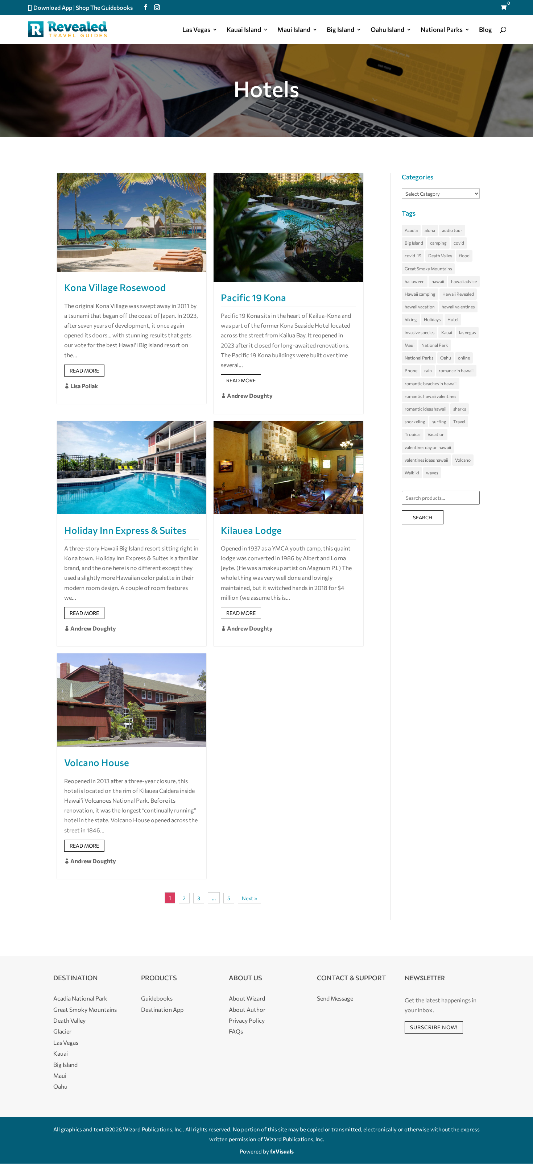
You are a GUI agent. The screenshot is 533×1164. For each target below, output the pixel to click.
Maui (409, 345)
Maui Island (293, 30)
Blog (485, 30)
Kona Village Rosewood (115, 287)
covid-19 (413, 255)
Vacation (436, 434)
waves (432, 472)
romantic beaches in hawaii (430, 383)
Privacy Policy (247, 1020)
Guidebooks (157, 998)
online (464, 357)
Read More (84, 370)
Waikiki (412, 472)
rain (428, 370)
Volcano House (96, 762)
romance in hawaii (456, 370)
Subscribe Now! (434, 1027)
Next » (249, 898)
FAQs (236, 1031)
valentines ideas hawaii (426, 459)
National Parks (419, 357)
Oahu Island (387, 30)
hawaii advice (464, 281)
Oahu (445, 357)
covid (459, 242)
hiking (411, 319)
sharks (459, 408)
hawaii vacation (420, 306)
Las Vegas (196, 30)
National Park (434, 345)
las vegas (467, 332)
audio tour (452, 230)
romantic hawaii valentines (430, 396)
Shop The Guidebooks (104, 7)
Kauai (446, 332)
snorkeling (415, 421)
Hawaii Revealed (458, 293)
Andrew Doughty (247, 395)
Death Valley (440, 255)
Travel (459, 421)
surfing (439, 421)
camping (438, 242)
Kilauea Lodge (251, 530)
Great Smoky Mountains (428, 268)
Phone (411, 370)
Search (422, 517)
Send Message (335, 998)
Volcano (463, 459)
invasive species (419, 332)
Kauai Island (244, 30)
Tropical (413, 434)
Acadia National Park (80, 998)
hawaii (437, 281)
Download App (52, 7)
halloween (415, 281)
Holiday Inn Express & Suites (125, 530)
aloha (430, 230)
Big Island (340, 30)
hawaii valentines (458, 306)
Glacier (62, 1031)
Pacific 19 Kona (253, 297)
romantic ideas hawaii (425, 408)
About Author (247, 1009)
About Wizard (247, 998)
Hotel (452, 319)
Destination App (162, 1009)
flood (464, 255)
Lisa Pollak (81, 385)
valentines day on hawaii (428, 447)
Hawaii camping (420, 293)
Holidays (432, 319)
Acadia (411, 230)
